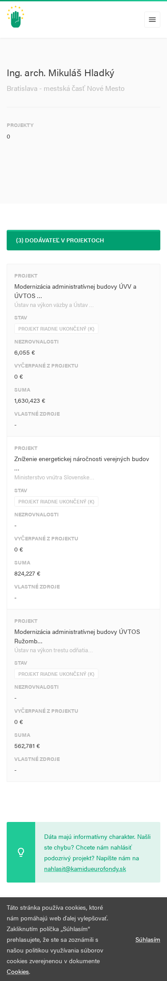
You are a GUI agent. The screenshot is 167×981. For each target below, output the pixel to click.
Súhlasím (147, 939)
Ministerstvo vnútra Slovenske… (54, 477)
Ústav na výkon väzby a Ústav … (54, 304)
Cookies (18, 971)
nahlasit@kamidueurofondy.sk (85, 868)
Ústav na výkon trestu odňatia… (53, 650)
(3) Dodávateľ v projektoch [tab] (60, 240)
